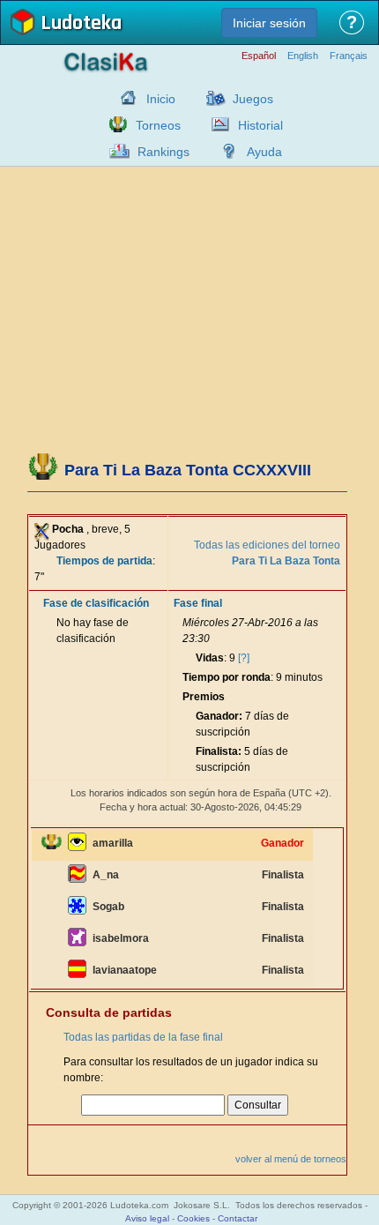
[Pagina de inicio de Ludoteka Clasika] (124, 98)
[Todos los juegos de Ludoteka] (211, 98)
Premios (203, 697)
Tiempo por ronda (226, 677)
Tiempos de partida (104, 561)
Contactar (237, 1218)
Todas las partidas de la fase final (143, 1037)
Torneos (158, 125)
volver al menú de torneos (290, 1159)
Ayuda (264, 152)
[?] (243, 658)
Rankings (163, 152)
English (302, 56)
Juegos (253, 99)
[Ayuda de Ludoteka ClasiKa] (225, 151)
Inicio (160, 99)
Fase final (198, 603)
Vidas (210, 658)
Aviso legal (147, 1218)
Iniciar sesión (269, 23)
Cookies (193, 1218)
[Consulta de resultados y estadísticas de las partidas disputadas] (216, 124)
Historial (260, 125)
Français (349, 56)
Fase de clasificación (96, 603)
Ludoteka (81, 24)
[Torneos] (114, 124)
